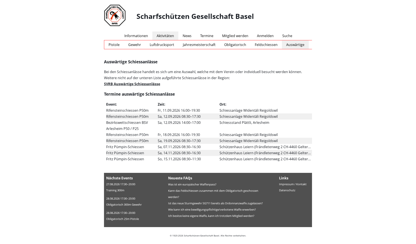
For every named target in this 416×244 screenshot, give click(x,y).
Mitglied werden (235, 35)
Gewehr (134, 44)
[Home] (120, 16)
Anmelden (265, 35)
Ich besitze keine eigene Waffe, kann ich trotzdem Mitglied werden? (211, 216)
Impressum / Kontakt (293, 184)
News (187, 35)
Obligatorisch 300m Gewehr (124, 204)
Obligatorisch (235, 44)
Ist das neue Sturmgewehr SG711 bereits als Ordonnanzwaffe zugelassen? (215, 203)
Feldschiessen (266, 44)
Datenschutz (287, 190)
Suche (287, 35)
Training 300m (115, 190)
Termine (206, 35)
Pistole (114, 44)
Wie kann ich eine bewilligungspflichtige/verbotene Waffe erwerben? (212, 209)
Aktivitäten (165, 35)
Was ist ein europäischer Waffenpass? (192, 184)
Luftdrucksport (162, 44)
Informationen (136, 35)
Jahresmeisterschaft (199, 44)
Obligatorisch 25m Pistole (122, 219)
